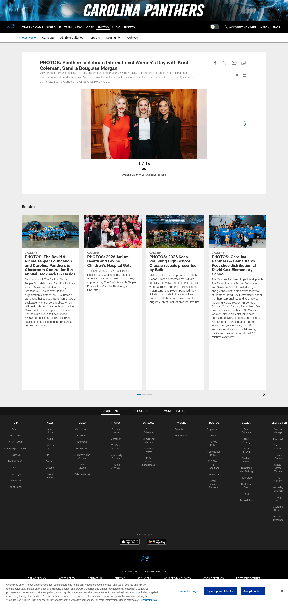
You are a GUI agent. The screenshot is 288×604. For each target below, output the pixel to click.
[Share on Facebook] (215, 65)
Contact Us (213, 474)
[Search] (226, 27)
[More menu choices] (139, 27)
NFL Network (82, 448)
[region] (144, 591)
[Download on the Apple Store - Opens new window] (130, 542)
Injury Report (15, 441)
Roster (15, 429)
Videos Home (82, 429)
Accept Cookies (252, 591)
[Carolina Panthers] (144, 560)
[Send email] (234, 65)
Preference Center (248, 578)
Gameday (116, 438)
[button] (138, 394)
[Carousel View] (228, 76)
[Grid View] (236, 76)
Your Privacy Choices (177, 578)
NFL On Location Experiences (148, 461)
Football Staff (15, 461)
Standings (15, 474)
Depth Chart (15, 435)
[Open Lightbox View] (144, 135)
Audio (50, 438)
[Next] (245, 123)
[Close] (281, 591)
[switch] (214, 26)
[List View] (244, 76)
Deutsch (50, 461)
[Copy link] (243, 63)
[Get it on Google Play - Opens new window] (157, 543)
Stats (15, 467)
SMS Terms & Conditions (213, 464)
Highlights (82, 435)
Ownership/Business (15, 448)
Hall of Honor (15, 487)
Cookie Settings (213, 578)
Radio (50, 455)
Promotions (181, 435)
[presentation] (264, 395)
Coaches (15, 454)
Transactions (15, 480)
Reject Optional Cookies (220, 591)
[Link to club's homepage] (11, 27)
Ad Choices (144, 578)
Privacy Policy (37, 578)
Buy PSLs (278, 438)
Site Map (120, 578)
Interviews (82, 441)
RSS (213, 435)
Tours (246, 493)
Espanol (50, 467)
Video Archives (82, 474)
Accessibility (246, 500)
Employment (213, 429)
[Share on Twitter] (225, 65)
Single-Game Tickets (278, 468)
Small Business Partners (213, 484)
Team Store (181, 429)
